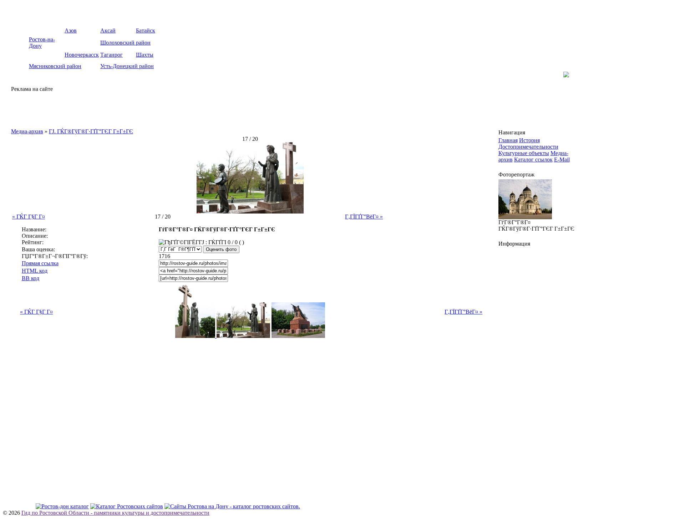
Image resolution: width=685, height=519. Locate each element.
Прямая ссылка (40, 263)
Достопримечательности (528, 147)
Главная (508, 140)
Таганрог (111, 55)
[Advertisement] (94, 108)
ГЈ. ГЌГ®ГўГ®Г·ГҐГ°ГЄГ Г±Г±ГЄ (91, 131)
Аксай (108, 30)
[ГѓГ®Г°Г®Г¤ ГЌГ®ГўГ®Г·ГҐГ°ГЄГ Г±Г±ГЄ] (250, 212)
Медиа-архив (27, 131)
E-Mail (562, 159)
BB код (30, 278)
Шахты (144, 55)
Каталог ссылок (533, 159)
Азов (71, 30)
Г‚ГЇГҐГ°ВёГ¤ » (364, 217)
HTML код (34, 271)
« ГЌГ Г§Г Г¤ (28, 217)
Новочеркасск (82, 55)
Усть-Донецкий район (127, 66)
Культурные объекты (523, 153)
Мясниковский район (55, 66)
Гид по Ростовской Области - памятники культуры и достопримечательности (115, 513)
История (529, 140)
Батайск (145, 30)
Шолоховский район (125, 43)
